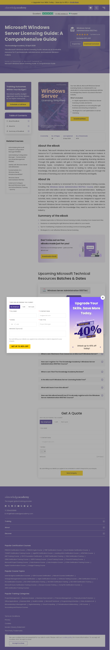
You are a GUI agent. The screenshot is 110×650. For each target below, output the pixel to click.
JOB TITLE (42, 320)
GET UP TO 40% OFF (19, 346)
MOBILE (12, 320)
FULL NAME (13, 311)
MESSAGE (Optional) (16, 329)
